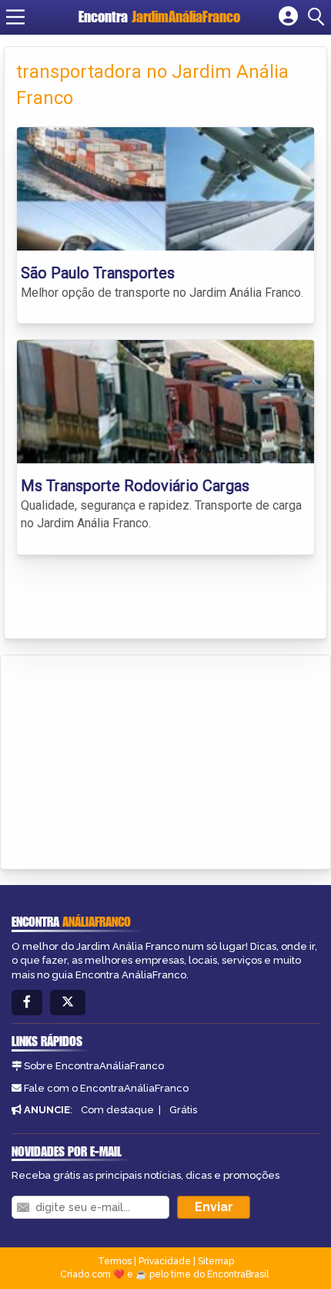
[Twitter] (67, 1002)
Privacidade (165, 1261)
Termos (115, 1261)
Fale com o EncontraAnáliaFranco (106, 1088)
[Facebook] (27, 1002)
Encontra (159, 16)
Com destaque (117, 1110)
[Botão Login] (288, 17)
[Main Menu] (15, 17)
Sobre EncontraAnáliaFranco (94, 1066)
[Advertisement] (127, 759)
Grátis (183, 1110)
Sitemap (216, 1261)
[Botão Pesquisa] (318, 17)
